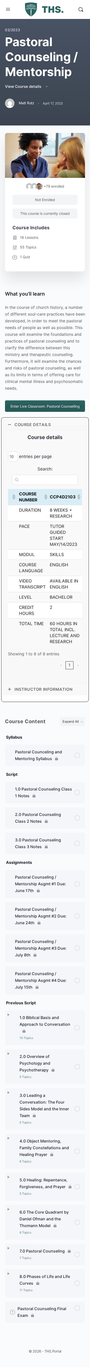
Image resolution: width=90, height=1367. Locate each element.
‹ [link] (61, 665)
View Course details (23, 86)
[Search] (81, 9)
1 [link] (69, 665)
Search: (45, 468)
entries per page (35, 456)
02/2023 (12, 30)
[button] (13, 497)
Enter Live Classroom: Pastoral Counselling (45, 406)
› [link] (78, 665)
